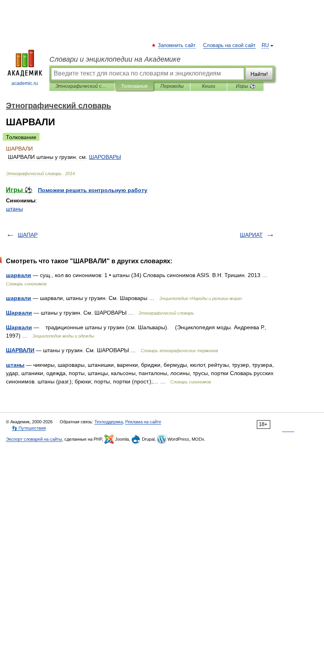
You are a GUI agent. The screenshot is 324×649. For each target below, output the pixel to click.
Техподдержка (108, 421)
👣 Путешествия (29, 428)
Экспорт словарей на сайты (34, 439)
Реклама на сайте (143, 421)
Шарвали (19, 312)
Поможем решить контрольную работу (92, 190)
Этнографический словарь (82, 86)
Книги (208, 86)
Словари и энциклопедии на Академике (115, 59)
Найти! (259, 74)
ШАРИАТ (251, 235)
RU (265, 45)
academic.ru (24, 83)
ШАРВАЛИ (20, 350)
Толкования (134, 86)
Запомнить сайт (177, 45)
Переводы (172, 86)
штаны (14, 209)
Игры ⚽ (245, 86)
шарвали (18, 275)
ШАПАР (28, 235)
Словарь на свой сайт (229, 45)
